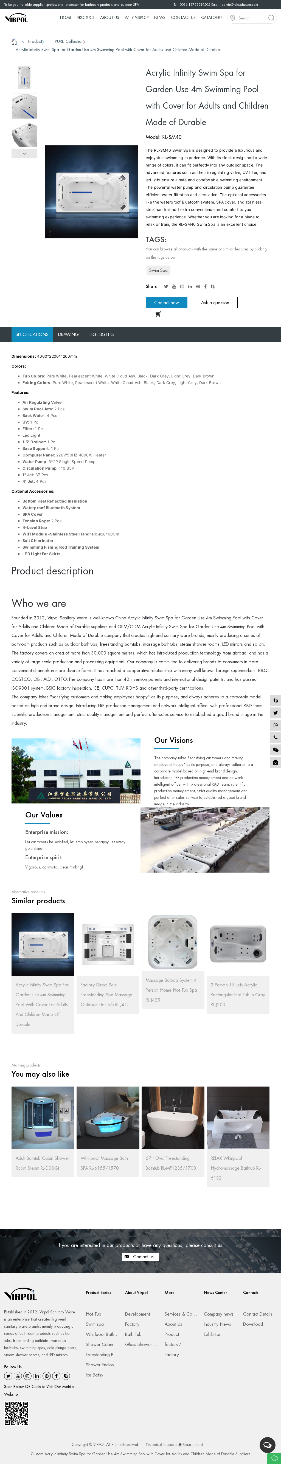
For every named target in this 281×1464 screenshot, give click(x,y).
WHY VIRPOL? (137, 17)
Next (24, 153)
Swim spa (95, 1324)
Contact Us (183, 17)
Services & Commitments (188, 1314)
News (159, 17)
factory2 (173, 1344)
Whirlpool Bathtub (103, 1334)
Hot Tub (93, 1314)
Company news (219, 1314)
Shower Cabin (99, 1344)
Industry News (217, 1324)
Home (66, 17)
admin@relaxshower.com (240, 4)
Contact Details (257, 1314)
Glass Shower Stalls (144, 1344)
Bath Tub (133, 1334)
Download (253, 1324)
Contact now (166, 303)
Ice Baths (94, 1375)
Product (86, 17)
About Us (109, 17)
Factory (132, 1324)
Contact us (143, 1257)
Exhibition (212, 1334)
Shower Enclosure (103, 1365)
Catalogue (212, 17)
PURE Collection (69, 41)
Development (137, 1314)
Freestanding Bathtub (105, 1355)
